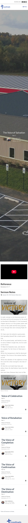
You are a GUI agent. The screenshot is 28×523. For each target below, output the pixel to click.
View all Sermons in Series (7, 511)
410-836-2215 (17, 1)
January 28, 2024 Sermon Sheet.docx (11, 295)
